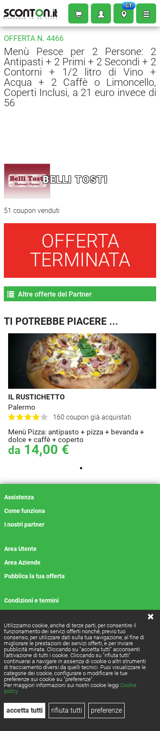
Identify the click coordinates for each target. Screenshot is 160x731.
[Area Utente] (101, 13)
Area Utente (20, 548)
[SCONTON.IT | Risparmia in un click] (30, 12)
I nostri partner (24, 524)
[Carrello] (78, 13)
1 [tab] (81, 468)
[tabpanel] (82, 396)
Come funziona (24, 510)
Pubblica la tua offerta (34, 576)
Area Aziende (22, 562)
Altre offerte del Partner (54, 294)
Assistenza (19, 497)
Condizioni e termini (31, 600)
